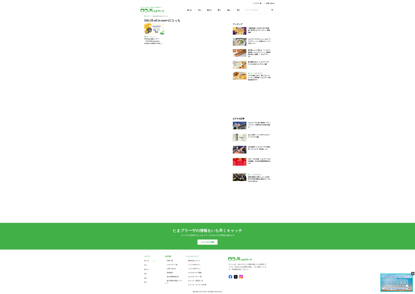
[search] (272, 10)
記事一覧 (170, 260)
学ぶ (199, 10)
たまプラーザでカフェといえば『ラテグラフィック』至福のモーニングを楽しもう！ (259, 41)
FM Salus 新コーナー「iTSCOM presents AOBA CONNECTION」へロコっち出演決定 (154, 41)
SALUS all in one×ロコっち (160, 16)
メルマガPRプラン (194, 268)
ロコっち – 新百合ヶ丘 (195, 280)
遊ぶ (228, 10)
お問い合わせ (270, 3)
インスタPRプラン (194, 264)
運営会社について (194, 260)
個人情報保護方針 (173, 276)
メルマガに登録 (207, 242)
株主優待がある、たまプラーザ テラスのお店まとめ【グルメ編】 (258, 63)
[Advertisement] (252, 98)
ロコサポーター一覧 (195, 276)
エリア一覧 (257, 3)
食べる (189, 10)
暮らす (209, 10)
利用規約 (170, 272)
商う (238, 10)
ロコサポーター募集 (195, 272)
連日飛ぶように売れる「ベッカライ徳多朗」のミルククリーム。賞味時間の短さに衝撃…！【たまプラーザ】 (259, 53)
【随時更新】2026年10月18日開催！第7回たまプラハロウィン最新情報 (259, 30)
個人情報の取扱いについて (173, 282)
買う (219, 10)
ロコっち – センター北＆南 (197, 284)
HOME (148, 16)
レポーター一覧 (172, 264)
